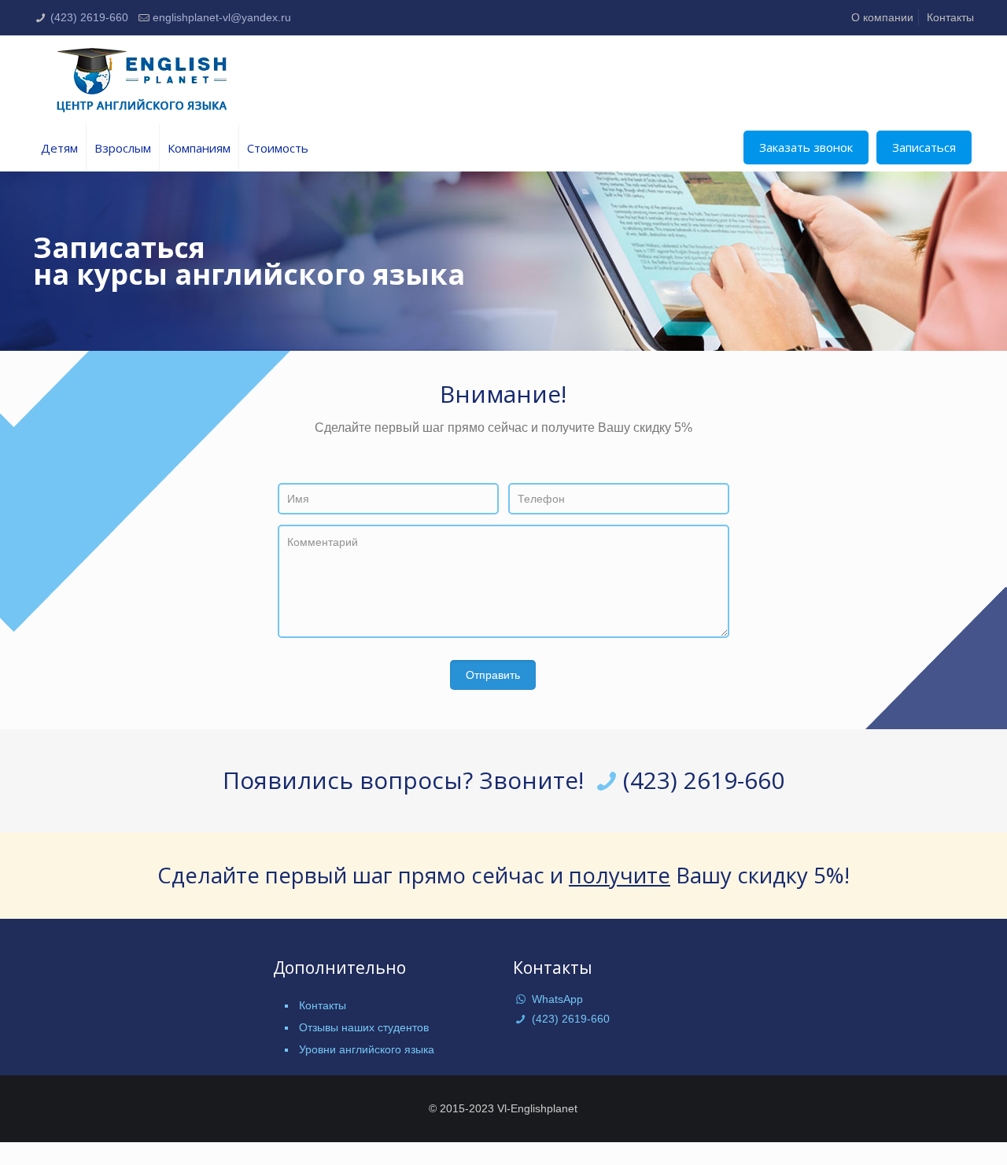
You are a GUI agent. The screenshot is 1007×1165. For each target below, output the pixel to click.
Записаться (924, 147)
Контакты (950, 17)
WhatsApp (556, 999)
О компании (882, 17)
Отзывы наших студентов (364, 1027)
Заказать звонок (806, 147)
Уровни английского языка (366, 1049)
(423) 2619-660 (89, 17)
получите (619, 875)
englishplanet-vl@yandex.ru (222, 17)
